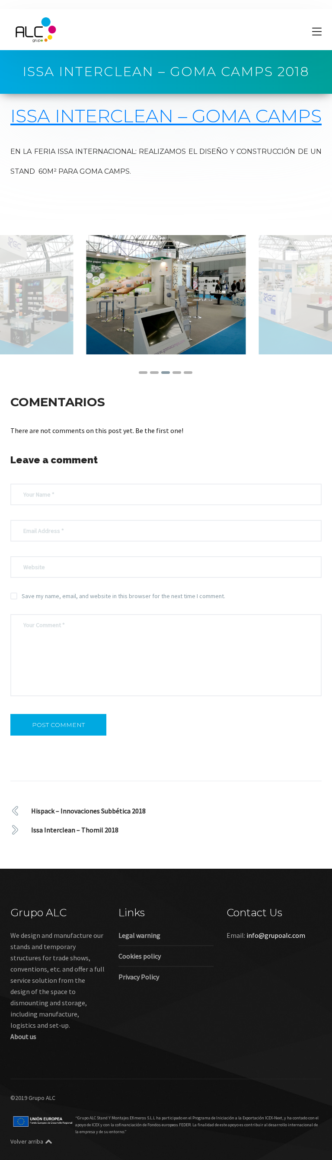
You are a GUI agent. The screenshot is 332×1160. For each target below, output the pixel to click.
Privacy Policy (138, 976)
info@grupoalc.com (275, 935)
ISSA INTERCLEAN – (101, 116)
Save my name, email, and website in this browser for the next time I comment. (123, 596)
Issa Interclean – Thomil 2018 (74, 829)
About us (23, 1036)
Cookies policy (139, 956)
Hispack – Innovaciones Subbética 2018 (88, 810)
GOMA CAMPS (257, 116)
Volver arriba (26, 1141)
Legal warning (139, 935)
